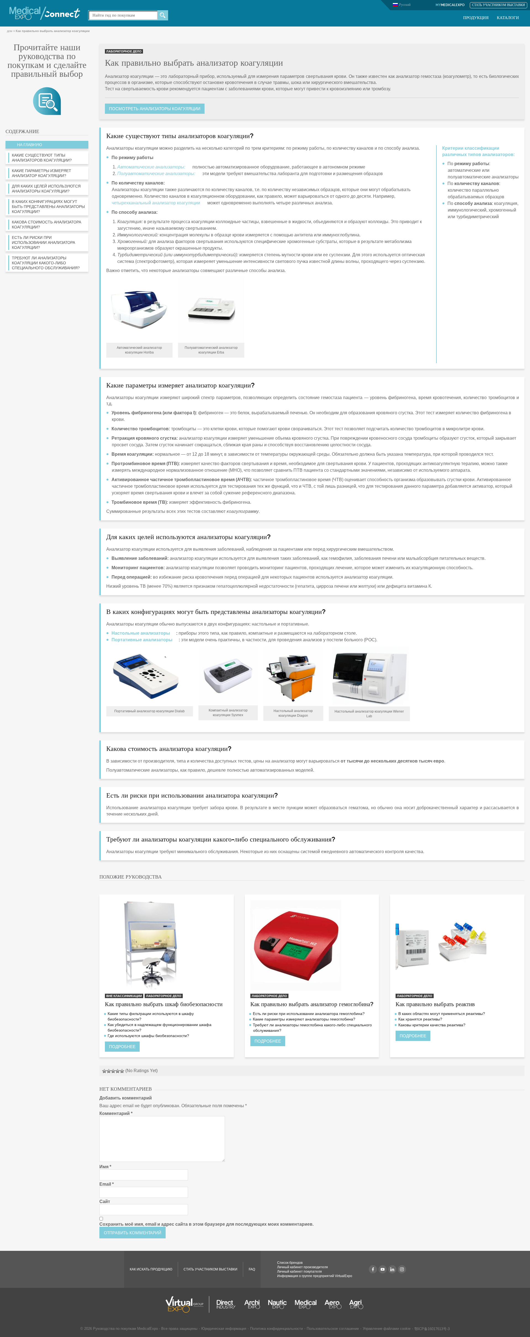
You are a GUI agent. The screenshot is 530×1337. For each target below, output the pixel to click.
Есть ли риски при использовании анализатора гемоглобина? (309, 1013)
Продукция (476, 18)
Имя (105, 1166)
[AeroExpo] (333, 1304)
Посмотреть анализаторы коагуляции (154, 108)
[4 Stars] (117, 1071)
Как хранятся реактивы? (420, 1019)
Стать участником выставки (498, 5)
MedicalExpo (450, 5)
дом (9, 31)
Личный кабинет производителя (302, 1267)
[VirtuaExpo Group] (188, 1304)
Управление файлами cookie (386, 1329)
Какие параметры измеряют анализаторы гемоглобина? (304, 1019)
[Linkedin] (392, 1269)
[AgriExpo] (356, 1304)
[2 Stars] (109, 1071)
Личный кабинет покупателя (299, 1271)
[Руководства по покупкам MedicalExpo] (46, 100)
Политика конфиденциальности (276, 1329)
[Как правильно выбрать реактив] (457, 945)
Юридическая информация (223, 1329)
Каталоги (508, 18)
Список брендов (290, 1263)
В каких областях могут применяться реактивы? (441, 1013)
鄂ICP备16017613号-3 (432, 1329)
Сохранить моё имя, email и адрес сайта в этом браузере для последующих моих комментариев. (206, 1224)
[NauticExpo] (277, 1304)
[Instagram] (402, 1269)
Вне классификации (124, 996)
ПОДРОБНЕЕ (122, 1046)
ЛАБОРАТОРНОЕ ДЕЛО (124, 51)
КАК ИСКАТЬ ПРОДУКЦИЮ (151, 1269)
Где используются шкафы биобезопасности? (148, 1035)
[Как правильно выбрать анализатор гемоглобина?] (312, 945)
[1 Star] (104, 1071)
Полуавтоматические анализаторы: (156, 173)
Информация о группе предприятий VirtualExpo (314, 1276)
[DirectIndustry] (226, 1304)
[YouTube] (382, 1269)
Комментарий (115, 1113)
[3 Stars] (113, 1071)
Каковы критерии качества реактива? (431, 1025)
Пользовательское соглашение (333, 1329)
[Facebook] (373, 1269)
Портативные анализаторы (142, 639)
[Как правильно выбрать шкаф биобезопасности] (166, 945)
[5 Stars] (122, 1071)
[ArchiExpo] (252, 1304)
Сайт (104, 1201)
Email (106, 1184)
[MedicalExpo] (45, 12)
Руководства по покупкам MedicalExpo (125, 1329)
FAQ (252, 1269)
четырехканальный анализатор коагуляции (156, 203)
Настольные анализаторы (141, 633)
